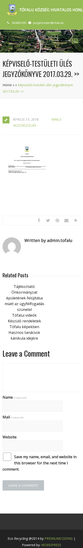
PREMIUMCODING (58, 538)
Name (14, 397)
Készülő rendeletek (24, 321)
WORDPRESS (51, 545)
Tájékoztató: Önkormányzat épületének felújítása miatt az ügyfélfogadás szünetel (24, 298)
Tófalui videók (24, 315)
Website (10, 437)
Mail (13, 417)
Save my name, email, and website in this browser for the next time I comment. (40, 463)
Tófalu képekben (24, 326)
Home (7, 85)
